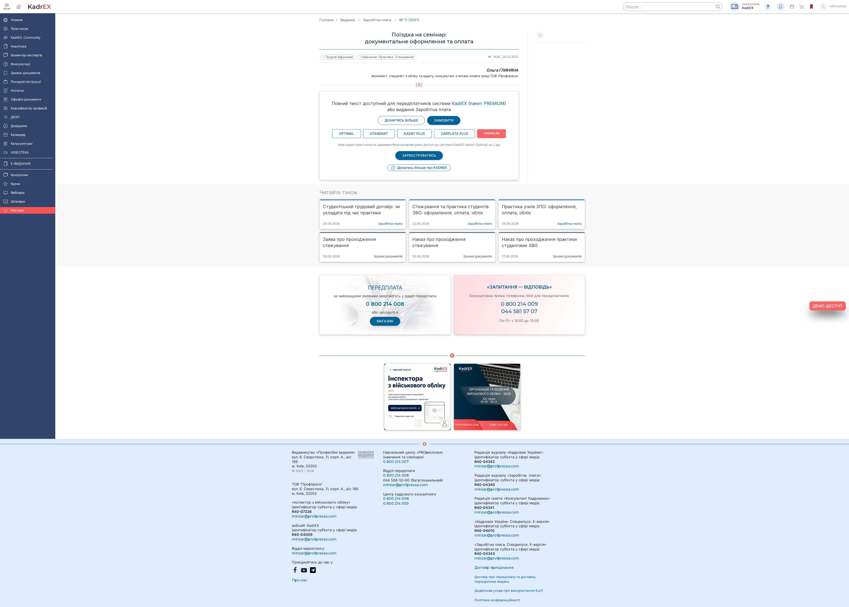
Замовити (443, 120)
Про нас (299, 580)
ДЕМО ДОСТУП (827, 306)
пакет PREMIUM (487, 103)
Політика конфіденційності (497, 600)
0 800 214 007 (396, 462)
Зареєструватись (419, 155)
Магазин (17, 210)
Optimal (346, 133)
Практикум (19, 28)
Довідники (19, 126)
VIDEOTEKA (20, 152)
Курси (15, 184)
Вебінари (18, 192)
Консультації (20, 64)
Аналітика (18, 46)
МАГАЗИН (385, 321)
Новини (17, 20)
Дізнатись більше (401, 120)
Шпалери (18, 201)
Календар (18, 135)
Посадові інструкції (26, 82)
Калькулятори (22, 143)
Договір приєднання (494, 567)
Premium (491, 133)
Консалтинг (20, 175)
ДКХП (15, 117)
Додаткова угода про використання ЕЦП (508, 591)
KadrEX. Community (25, 37)
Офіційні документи (26, 99)
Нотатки (17, 90)
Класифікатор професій (29, 108)
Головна (326, 20)
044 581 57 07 (519, 311)
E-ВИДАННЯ (21, 164)
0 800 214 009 (519, 304)
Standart (379, 133)
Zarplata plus (454, 133)
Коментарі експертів (26, 55)
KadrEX (459, 103)
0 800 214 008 (396, 475)
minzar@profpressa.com (314, 516)
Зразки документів (25, 73)
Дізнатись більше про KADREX (421, 168)
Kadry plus (414, 133)
